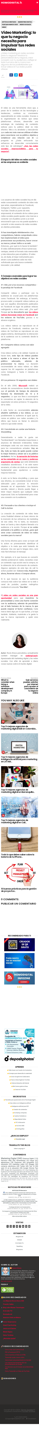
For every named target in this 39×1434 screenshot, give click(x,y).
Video (4, 27)
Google (7, 1170)
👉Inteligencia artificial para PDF (19, 1106)
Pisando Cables (8, 1304)
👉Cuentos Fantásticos (19, 1116)
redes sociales (25, 25)
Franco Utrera (16, 1268)
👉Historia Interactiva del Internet (19, 1083)
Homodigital (10, 2)
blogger (31, 1164)
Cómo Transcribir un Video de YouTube (17, 1371)
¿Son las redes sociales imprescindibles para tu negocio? (19, 149)
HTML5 (25, 1175)
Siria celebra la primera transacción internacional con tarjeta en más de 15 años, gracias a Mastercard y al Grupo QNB (19, 1194)
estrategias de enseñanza (19, 1176)
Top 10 (31, 1166)
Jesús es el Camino (9, 1328)
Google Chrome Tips (30, 1168)
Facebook (4, 1171)
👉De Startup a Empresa (19, 1112)
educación (4, 1164)
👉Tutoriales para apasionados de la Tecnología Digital (20, 1100)
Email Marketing (30, 1170)
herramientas (21, 1161)
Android (28, 1171)
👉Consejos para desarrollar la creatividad (19, 1073)
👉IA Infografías (19, 1129)
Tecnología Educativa (16, 1171)
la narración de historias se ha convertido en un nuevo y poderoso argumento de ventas (19, 459)
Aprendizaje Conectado (27, 1173)
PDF (5, 1176)
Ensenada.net (7, 1314)
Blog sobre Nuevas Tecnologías (13, 1307)
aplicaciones (5, 1162)
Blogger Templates (27, 1410)
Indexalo (19, 1240)
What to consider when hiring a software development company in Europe (7, 685)
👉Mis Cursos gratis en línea (19, 1086)
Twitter (22, 1166)
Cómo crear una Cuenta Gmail (14, 1349)
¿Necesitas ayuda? (9, 1338)
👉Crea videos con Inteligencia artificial (19, 1103)
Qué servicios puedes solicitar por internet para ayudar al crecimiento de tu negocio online (30, 685)
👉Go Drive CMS (19, 1125)
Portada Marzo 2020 (10, 25)
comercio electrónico (8, 1166)
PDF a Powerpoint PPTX (12, 1352)
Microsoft (23, 385)
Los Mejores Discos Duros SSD (13, 1301)
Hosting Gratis (34, 1175)
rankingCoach (32, 656)
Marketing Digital (25, 22)
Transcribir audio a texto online (14, 1357)
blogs (32, 1161)
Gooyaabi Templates (28, 1411)
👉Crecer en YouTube (19, 1089)
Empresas (18, 1162)
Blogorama (19, 1249)
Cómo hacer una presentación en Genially (18, 1360)
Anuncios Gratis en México (12, 1317)
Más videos (23, 1216)
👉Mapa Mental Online (19, 1119)
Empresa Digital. (28, 1158)
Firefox (23, 1178)
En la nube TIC (7, 1311)
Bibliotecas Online (15, 1179)
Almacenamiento (14, 1178)
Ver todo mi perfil (6, 1281)
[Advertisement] (19, 180)
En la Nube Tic (20, 1243)
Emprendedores (17, 1170)
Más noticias (16, 1216)
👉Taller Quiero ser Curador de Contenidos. (19, 1070)
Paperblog (19, 1246)
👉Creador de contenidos (19, 1109)
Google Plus (4, 1181)
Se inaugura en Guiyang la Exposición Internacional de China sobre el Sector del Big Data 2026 (19, 1211)
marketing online (18, 1164)
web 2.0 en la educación (10, 1168)
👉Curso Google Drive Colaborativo (19, 1076)
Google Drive (16, 1175)
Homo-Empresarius (9, 1322)
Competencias (5, 1175)
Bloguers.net (19, 1236)
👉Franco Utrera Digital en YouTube (19, 1080)
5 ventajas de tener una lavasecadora (19, 1207)
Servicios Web (6, 1161)
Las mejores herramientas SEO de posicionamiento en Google (15, 1363)
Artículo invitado (9, 22)
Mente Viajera (7, 1332)
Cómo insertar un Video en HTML (15, 1355)
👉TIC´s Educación (19, 1122)
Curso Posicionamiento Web (29, 1179)
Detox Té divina (8, 1335)
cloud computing (9, 1173)
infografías (30, 1162)
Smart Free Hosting (9, 1325)
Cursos (36, 1171)
